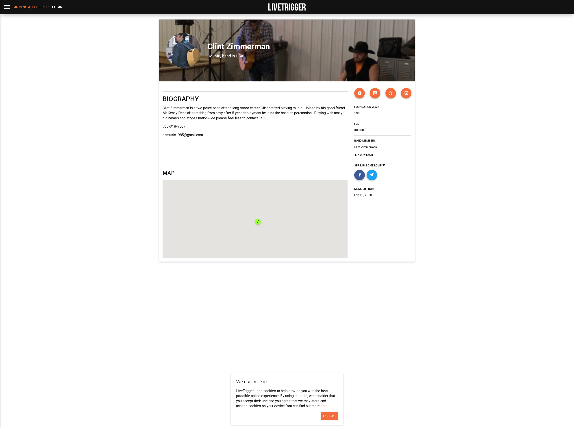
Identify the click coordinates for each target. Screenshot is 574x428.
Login (57, 7)
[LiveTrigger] (287, 7)
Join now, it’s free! (31, 7)
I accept (329, 415)
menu (7, 7)
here (324, 406)
